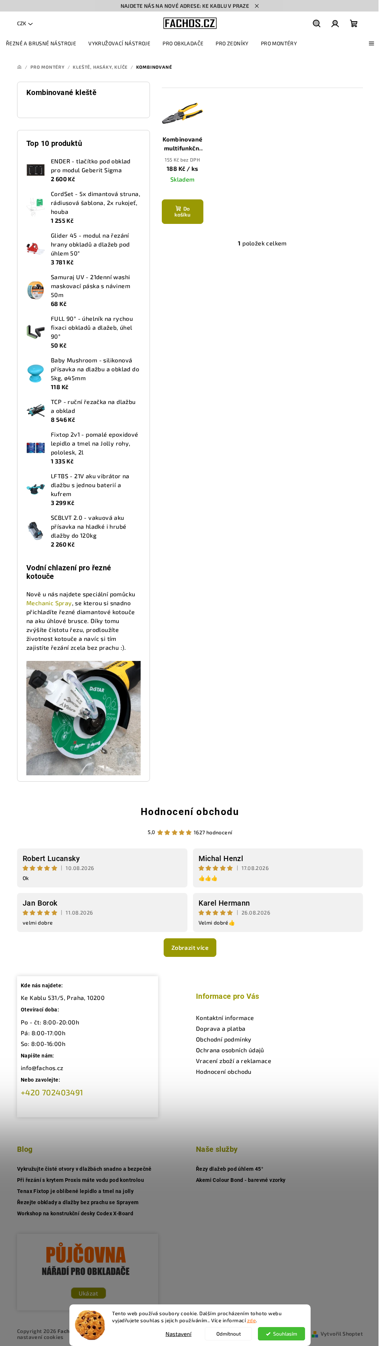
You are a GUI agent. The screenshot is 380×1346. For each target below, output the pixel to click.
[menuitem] (41, 43)
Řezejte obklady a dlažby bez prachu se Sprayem (77, 1202)
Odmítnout (228, 1334)
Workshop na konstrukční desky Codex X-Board (75, 1213)
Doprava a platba (220, 1028)
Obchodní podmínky (224, 1039)
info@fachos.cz (42, 1067)
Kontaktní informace (225, 1017)
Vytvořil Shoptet (342, 1333)
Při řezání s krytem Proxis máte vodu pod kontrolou (80, 1180)
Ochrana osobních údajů (230, 1049)
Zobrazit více (190, 947)
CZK (21, 23)
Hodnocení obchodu (190, 811)
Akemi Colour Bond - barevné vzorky (241, 1180)
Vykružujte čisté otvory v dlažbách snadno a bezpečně (84, 1168)
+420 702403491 (52, 1092)
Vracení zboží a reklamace (233, 1060)
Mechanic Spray (49, 602)
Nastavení (178, 1333)
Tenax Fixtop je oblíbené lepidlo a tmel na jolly (75, 1191)
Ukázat (88, 1293)
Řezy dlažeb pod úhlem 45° (229, 1168)
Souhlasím (285, 1334)
